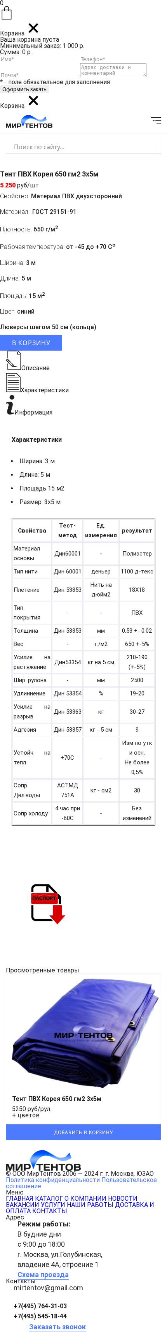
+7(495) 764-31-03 (40, 1306)
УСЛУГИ (53, 1205)
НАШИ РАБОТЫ (90, 1205)
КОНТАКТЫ (49, 1211)
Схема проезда (43, 1274)
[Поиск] (148, 147)
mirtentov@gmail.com (48, 1288)
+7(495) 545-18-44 (40, 1316)
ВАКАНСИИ (22, 1205)
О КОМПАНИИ (85, 1198)
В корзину (31, 343)
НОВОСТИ (122, 1198)
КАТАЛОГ (49, 1198)
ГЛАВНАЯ (19, 1198)
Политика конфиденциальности (53, 1180)
